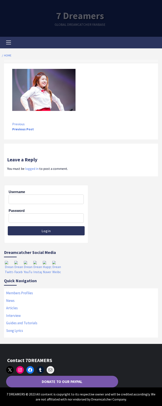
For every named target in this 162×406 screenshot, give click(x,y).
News (10, 300)
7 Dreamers (80, 16)
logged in (32, 168)
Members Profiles (19, 293)
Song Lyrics (14, 330)
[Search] (153, 43)
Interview (13, 315)
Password (17, 211)
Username (17, 192)
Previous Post (23, 126)
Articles (12, 308)
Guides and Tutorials (21, 323)
